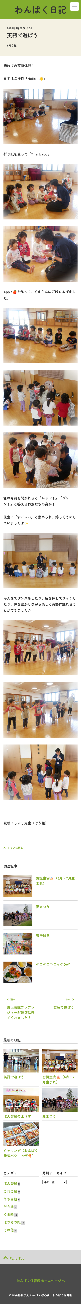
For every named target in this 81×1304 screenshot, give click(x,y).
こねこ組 (10, 1191)
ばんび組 (10, 1183)
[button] (74, 6)
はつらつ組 (12, 1222)
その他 (8, 1230)
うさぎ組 (10, 1198)
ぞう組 (12, 45)
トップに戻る (15, 847)
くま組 (8, 1214)
